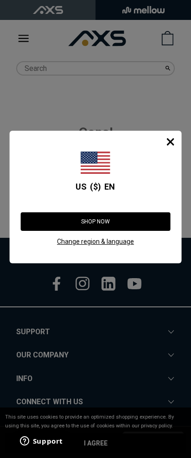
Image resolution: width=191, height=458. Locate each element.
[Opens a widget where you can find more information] (41, 441)
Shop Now (95, 221)
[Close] (170, 142)
